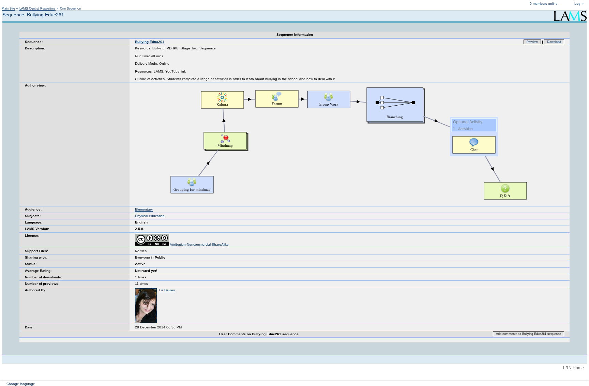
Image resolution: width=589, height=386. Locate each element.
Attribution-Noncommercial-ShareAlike (199, 244)
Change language (20, 384)
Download (554, 42)
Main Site (8, 8)
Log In (579, 3)
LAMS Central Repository (37, 8)
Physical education (150, 216)
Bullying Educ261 (149, 42)
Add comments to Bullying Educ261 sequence (528, 334)
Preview (532, 42)
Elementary (144, 209)
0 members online (544, 3)
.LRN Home (573, 368)
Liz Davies (167, 290)
